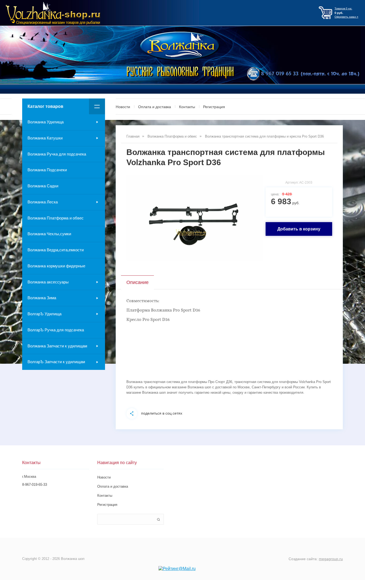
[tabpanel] (194, 218)
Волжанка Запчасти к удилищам (57, 346)
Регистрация (214, 107)
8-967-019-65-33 (34, 485)
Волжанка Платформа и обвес (56, 218)
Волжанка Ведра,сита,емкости (56, 250)
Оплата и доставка (154, 107)
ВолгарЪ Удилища (44, 314)
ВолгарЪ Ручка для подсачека (56, 330)
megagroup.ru (331, 559)
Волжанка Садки (43, 186)
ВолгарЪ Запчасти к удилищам (56, 361)
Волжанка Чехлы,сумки (49, 234)
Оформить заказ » (346, 16)
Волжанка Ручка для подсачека (57, 154)
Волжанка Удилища (46, 122)
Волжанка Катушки (45, 138)
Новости (123, 107)
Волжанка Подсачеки (47, 170)
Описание (137, 282)
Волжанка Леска (43, 202)
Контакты (187, 107)
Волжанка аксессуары (48, 282)
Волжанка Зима (42, 297)
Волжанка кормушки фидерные (56, 266)
